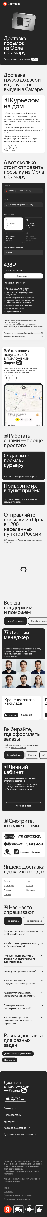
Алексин (7, 890)
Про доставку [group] (13, 921)
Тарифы (7, 1188)
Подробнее (9, 1171)
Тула (28, 881)
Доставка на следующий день (17, 1053)
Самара (7, 894)
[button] (13, 148)
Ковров (29, 885)
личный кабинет (18, 747)
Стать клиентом (23, 276)
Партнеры (8, 1191)
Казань (7, 881)
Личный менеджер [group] (15, 621)
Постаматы (9, 1060)
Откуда (7, 186)
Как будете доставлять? (13, 247)
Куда (6, 200)
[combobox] (23, 190)
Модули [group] (32, 755)
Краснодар (9, 885)
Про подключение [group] (34, 921)
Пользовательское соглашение (17, 1195)
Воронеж (30, 890)
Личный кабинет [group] (14, 755)
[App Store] (15, 1099)
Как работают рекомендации (17, 1199)
